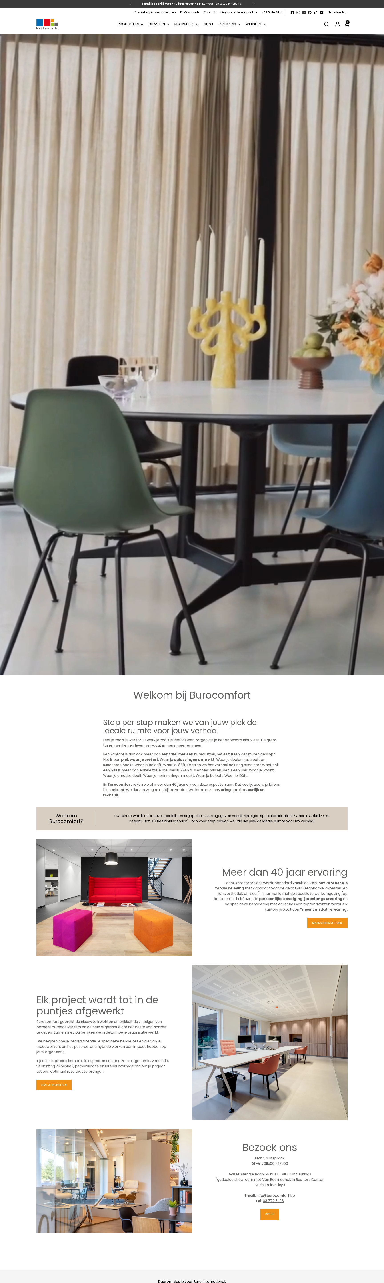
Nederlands (336, 12)
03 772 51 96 (273, 1200)
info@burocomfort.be (276, 1195)
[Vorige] (130, 4)
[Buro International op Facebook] (292, 12)
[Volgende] (254, 4)
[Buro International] (47, 24)
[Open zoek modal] (326, 24)
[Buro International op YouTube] (321, 12)
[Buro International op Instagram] (298, 12)
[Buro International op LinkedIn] (304, 12)
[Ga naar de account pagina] (335, 24)
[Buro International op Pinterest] (310, 12)
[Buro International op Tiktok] (316, 12)
